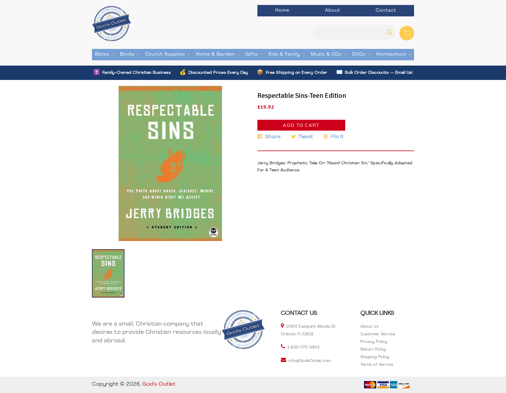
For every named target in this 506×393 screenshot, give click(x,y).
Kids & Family (288, 54)
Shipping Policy (374, 357)
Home (282, 10)
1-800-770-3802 (303, 347)
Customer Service (377, 334)
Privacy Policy (373, 342)
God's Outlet (158, 384)
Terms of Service (376, 365)
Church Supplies (168, 54)
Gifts (255, 54)
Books (131, 54)
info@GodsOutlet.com (309, 361)
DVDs (362, 54)
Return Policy (373, 349)
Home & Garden (219, 54)
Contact (386, 10)
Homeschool (395, 54)
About (332, 10)
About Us (369, 327)
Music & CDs (330, 54)
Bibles (106, 54)
